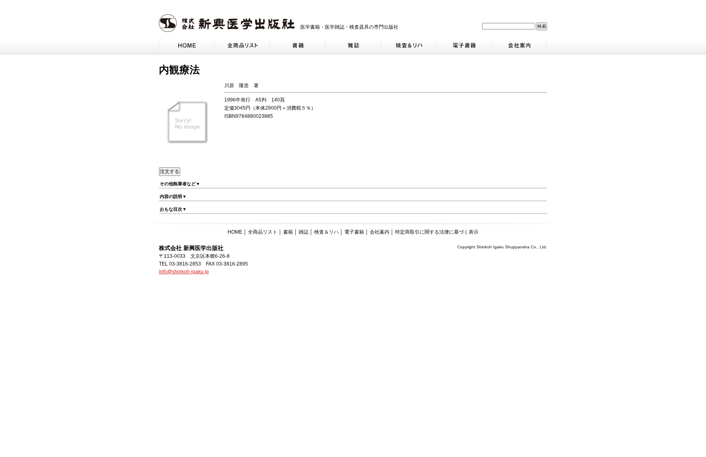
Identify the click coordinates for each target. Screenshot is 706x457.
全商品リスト (262, 232)
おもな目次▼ (173, 209)
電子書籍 (354, 232)
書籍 (288, 232)
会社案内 (379, 232)
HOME (235, 232)
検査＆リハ (326, 232)
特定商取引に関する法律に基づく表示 (436, 232)
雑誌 (303, 232)
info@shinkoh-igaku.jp (184, 272)
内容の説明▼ (173, 196)
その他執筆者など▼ (180, 183)
